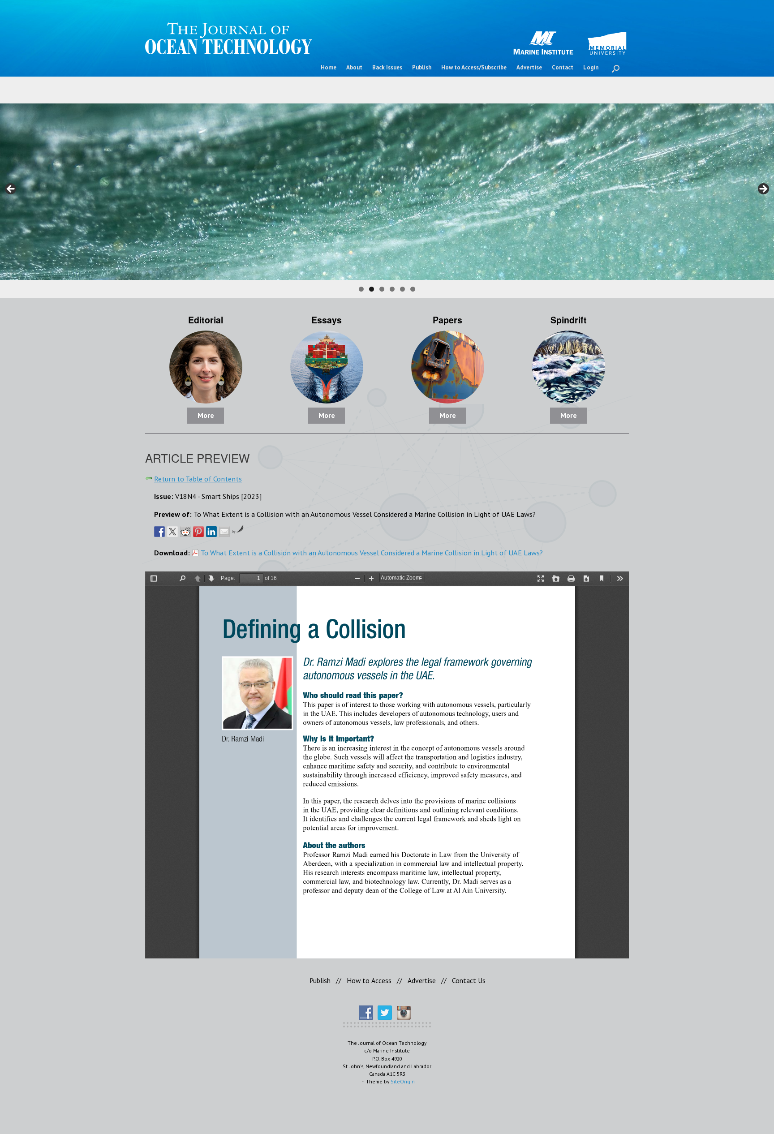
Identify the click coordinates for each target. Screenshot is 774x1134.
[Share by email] (224, 531)
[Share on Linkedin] (211, 531)
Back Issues (387, 67)
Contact (562, 67)
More (206, 415)
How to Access (369, 980)
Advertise (529, 67)
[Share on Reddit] (185, 531)
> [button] (763, 189)
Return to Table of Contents (198, 478)
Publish (421, 67)
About (354, 67)
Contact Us (469, 980)
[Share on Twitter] (172, 531)
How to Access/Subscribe (474, 67)
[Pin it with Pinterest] (198, 531)
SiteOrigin (403, 1081)
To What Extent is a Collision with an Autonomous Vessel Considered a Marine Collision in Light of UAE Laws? (372, 552)
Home (328, 67)
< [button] (11, 189)
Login (590, 67)
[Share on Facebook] (159, 531)
